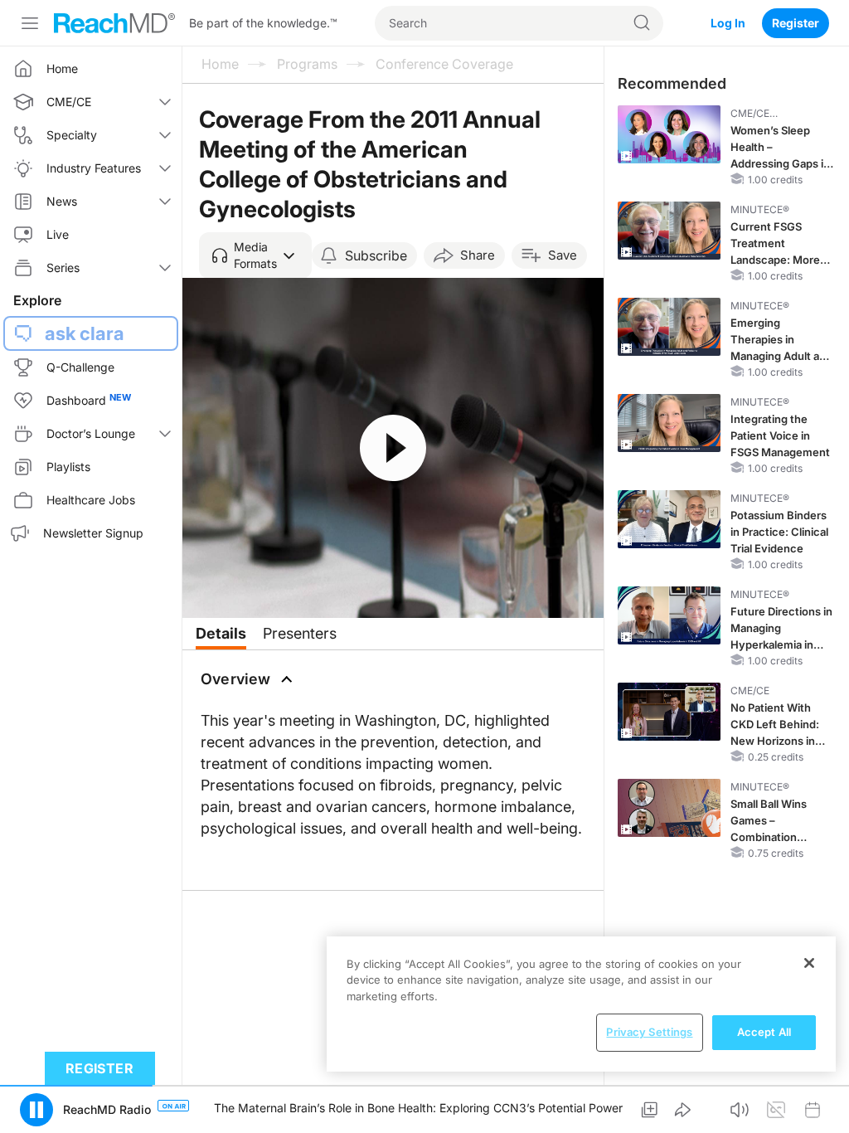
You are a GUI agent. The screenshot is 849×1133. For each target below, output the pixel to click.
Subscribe (376, 255)
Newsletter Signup (93, 533)
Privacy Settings (649, 1031)
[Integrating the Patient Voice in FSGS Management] (669, 423)
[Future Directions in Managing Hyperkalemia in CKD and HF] (669, 615)
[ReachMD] (114, 23)
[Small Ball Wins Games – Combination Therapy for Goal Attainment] (669, 808)
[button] (255, 255)
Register (795, 23)
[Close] (809, 963)
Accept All (764, 1031)
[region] (581, 1004)
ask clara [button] (84, 333)
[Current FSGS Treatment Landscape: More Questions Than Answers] (669, 231)
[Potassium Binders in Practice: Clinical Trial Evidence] (669, 519)
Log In (728, 23)
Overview (236, 679)
